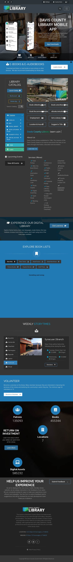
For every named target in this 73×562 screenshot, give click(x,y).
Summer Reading (52, 37)
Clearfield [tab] (11, 357)
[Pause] (69, 16)
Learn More (11, 458)
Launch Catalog (13, 96)
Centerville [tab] (11, 353)
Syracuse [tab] (11, 373)
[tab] (14, 120)
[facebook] (5, 2)
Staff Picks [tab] (41, 277)
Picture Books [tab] (12, 277)
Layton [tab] (10, 369)
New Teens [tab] (22, 272)
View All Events (13, 169)
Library (6, 11)
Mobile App (13, 106)
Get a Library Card (58, 123)
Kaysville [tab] (10, 365)
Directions (50, 375)
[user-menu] (66, 2)
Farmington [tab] (11, 361)
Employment (35, 123)
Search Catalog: (12, 112)
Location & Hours (35, 130)
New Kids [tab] (10, 272)
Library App (53, 57)
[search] (60, 9)
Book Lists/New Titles (13, 135)
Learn (11, 155)
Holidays (47, 2)
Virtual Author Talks (13, 144)
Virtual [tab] (10, 377)
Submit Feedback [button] (58, 492)
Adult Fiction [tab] (36, 272)
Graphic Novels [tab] (27, 277)
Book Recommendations (37, 117)
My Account (13, 101)
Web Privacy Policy (34, 560)
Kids (9, 128)
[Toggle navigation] (66, 9)
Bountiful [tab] (11, 349)
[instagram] (8, 2)
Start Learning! (57, 236)
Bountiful (31, 57)
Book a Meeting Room (37, 110)
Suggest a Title (14, 140)
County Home (58, 2)
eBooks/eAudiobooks (59, 117)
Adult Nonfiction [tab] (52, 272)
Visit (11, 150)
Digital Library (42, 57)
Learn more (57, 67)
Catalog (11, 125)
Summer (19, 57)
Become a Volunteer (12, 405)
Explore (12, 120)
